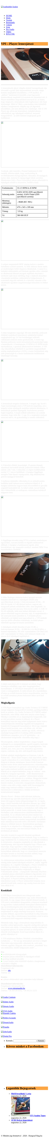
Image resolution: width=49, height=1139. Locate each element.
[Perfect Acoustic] (8, 1018)
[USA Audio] (6, 1011)
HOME (9, 16)
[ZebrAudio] (6, 1032)
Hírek (8, 18)
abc (9, 970)
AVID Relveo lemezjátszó (22, 1120)
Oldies (8, 32)
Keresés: (9, 1041)
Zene (8, 27)
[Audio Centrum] (8, 997)
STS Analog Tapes (38, 1116)
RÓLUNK (10, 34)
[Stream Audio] (7, 1006)
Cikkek (9, 25)
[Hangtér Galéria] (8, 1013)
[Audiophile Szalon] (9, 7)
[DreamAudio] (7, 1022)
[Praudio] (5, 1027)
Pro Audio (10, 29)
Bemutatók (10, 22)
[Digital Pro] (6, 1036)
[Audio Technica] (7, 1002)
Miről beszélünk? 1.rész (21, 1094)
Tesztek (9, 20)
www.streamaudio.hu (16, 988)
